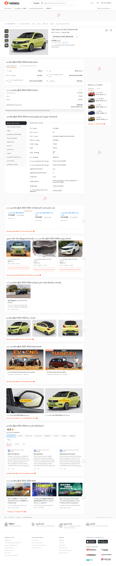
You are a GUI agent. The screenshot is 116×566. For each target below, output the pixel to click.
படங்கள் (33, 23)
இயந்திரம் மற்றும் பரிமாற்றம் (13, 123)
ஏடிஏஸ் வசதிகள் (10, 160)
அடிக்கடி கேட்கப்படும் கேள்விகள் (62, 23)
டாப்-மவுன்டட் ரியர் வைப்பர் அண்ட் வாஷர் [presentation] (28, 65)
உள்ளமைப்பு (9, 145)
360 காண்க (45, 23)
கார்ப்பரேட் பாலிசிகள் (9, 550)
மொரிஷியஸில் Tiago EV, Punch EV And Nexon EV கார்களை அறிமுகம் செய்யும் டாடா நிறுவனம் (44, 500)
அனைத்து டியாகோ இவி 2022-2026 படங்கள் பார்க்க (19, 339)
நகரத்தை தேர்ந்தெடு (105, 8)
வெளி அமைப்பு (10, 149)
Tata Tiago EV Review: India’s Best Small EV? (56, 372)
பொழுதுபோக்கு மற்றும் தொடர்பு (14, 157)
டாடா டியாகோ (99, 92)
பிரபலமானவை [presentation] (91, 88)
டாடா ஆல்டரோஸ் (100, 98)
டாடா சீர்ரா (98, 117)
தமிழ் (92, 2)
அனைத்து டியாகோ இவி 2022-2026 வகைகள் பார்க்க (19, 231)
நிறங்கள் (39, 23)
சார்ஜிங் (8, 130)
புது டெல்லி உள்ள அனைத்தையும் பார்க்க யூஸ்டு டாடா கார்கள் (24, 275)
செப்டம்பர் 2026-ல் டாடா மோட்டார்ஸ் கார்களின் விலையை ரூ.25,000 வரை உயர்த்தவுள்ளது (18, 500)
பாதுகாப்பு (9, 153)
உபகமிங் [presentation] (98, 88)
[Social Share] (111, 30)
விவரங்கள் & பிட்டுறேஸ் (25, 23)
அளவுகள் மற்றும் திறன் (12, 138)
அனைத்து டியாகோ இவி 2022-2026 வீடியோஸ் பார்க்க (19, 381)
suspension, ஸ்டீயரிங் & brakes (14, 134)
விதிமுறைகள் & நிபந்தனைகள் (11, 545)
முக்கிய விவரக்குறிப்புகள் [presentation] (11, 65)
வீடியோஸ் (52, 23)
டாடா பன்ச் (98, 105)
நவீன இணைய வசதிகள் (12, 164)
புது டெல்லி (65, 42)
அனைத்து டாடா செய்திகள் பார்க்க (15, 511)
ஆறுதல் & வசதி (10, 142)
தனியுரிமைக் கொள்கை (9, 547)
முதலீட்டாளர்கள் (8, 552)
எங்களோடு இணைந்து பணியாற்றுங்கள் (13, 542)
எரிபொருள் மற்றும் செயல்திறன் (14, 126)
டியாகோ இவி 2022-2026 (10, 23)
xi (17, 23)
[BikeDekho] (91, 550)
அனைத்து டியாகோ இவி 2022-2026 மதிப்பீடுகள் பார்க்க (20, 473)
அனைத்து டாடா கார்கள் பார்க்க (95, 124)
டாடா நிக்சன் (99, 111)
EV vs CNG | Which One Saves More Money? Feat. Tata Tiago (21, 372)
